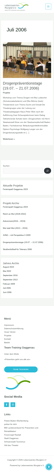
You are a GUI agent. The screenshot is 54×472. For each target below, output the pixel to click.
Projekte (6, 93)
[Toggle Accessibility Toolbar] (49, 467)
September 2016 (10, 275)
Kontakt (7, 339)
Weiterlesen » (9, 138)
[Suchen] (47, 171)
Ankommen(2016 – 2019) (14, 221)
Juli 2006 (7, 288)
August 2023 (8, 267)
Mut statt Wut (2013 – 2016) (15, 228)
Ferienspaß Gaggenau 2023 (15, 189)
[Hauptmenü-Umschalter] (48, 7)
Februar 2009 (9, 284)
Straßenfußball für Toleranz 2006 (17, 249)
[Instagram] (13, 404)
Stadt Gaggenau (11, 438)
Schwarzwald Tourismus (14, 442)
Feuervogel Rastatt (12, 435)
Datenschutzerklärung (13, 329)
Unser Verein (10, 332)
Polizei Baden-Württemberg (16, 421)
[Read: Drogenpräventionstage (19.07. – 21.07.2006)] (27, 60)
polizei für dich (10, 424)
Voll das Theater (11, 445)
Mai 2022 (7, 271)
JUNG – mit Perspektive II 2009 (16, 235)
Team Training (21, 369)
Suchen (6, 166)
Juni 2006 (7, 292)
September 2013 (10, 280)
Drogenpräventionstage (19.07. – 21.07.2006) (23, 242)
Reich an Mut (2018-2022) (14, 214)
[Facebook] (6, 404)
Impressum (9, 325)
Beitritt (7, 343)
